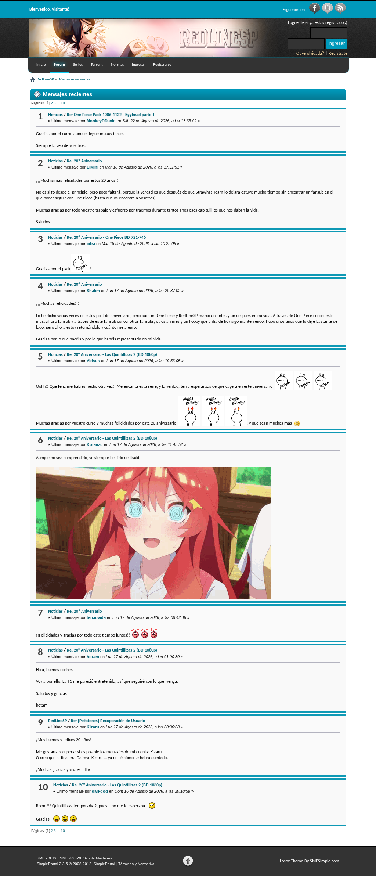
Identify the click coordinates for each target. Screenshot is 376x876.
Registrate (338, 53)
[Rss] (340, 13)
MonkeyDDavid (101, 121)
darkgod (100, 791)
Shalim (93, 290)
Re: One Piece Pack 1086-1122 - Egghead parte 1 (111, 115)
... (59, 103)
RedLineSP (57, 721)
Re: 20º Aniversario (84, 161)
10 (63, 103)
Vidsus (93, 360)
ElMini (92, 167)
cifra (91, 243)
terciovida (96, 617)
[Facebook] (315, 13)
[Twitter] (328, 13)
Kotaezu (95, 444)
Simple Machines (97, 858)
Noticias (55, 115)
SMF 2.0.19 (47, 858)
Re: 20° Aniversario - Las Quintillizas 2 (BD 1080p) (112, 355)
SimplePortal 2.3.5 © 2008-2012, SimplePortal (76, 864)
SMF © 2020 (70, 858)
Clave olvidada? (310, 53)
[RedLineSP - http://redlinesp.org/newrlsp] (153, 55)
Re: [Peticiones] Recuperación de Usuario (108, 721)
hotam (93, 657)
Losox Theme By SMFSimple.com (309, 861)
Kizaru (93, 727)
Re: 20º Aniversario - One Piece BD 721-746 (106, 237)
